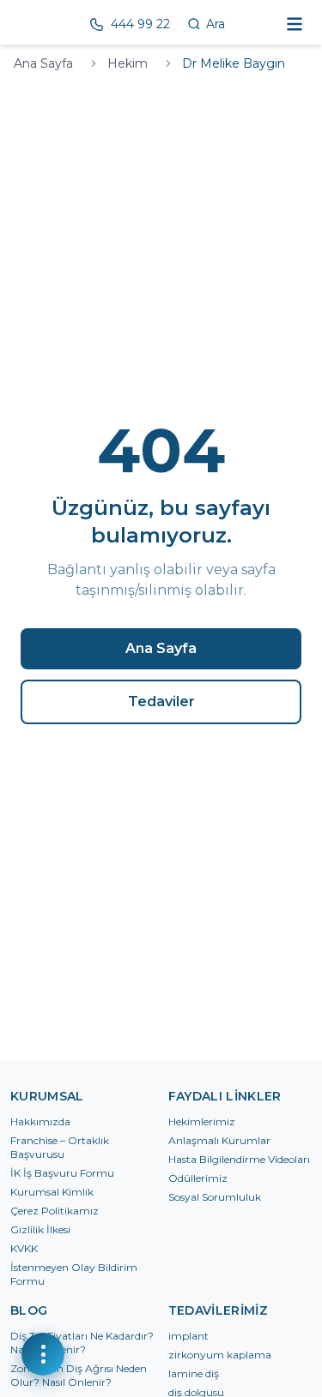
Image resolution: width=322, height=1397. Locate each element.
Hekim (127, 63)
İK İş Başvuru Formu (62, 1172)
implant (188, 1335)
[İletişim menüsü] (42, 1354)
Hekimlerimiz (201, 1121)
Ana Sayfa (43, 63)
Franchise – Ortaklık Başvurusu (59, 1147)
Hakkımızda (40, 1121)
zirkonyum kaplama (219, 1354)
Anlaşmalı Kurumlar (219, 1140)
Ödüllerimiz (198, 1178)
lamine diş (193, 1373)
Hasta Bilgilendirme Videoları (239, 1159)
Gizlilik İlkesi (40, 1229)
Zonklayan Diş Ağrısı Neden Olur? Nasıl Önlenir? (78, 1375)
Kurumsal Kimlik (52, 1191)
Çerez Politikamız (54, 1210)
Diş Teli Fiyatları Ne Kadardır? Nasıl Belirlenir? (82, 1342)
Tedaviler (161, 701)
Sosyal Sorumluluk (214, 1196)
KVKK (24, 1248)
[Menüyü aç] (294, 24)
